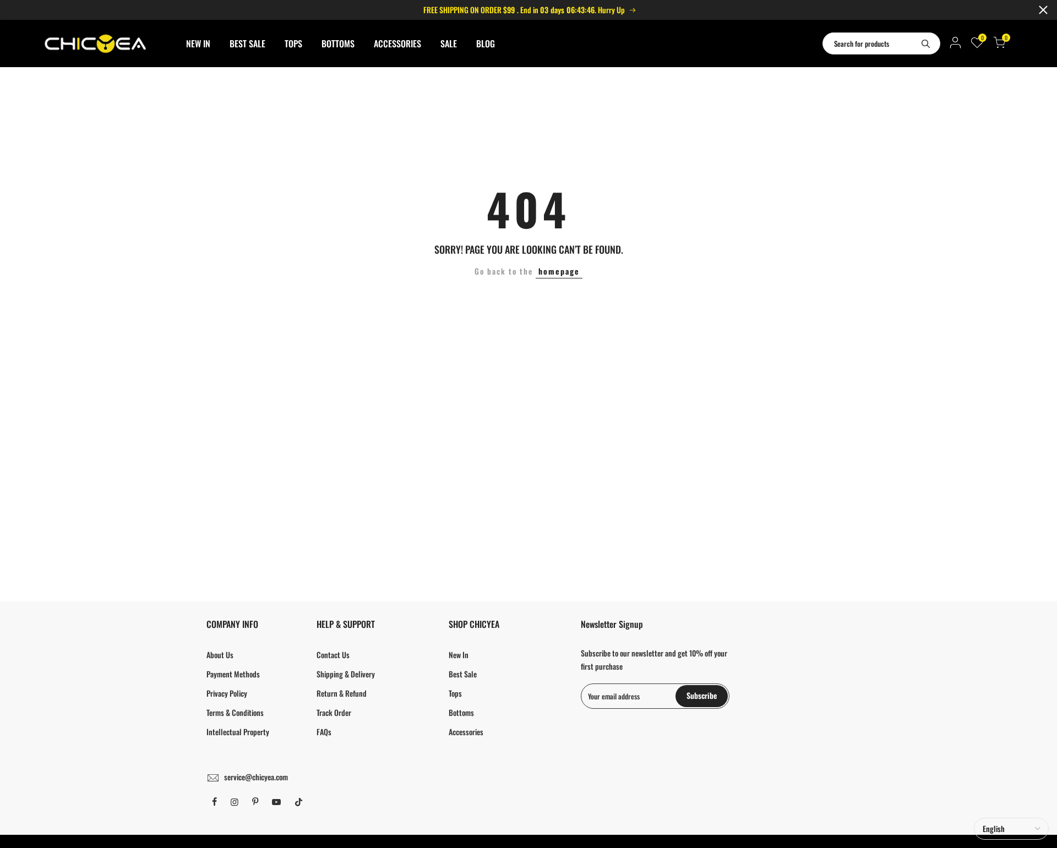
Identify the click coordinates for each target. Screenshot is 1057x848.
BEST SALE (247, 43)
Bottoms (461, 712)
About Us (219, 654)
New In (458, 654)
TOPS (293, 43)
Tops (455, 693)
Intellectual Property (237, 731)
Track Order (334, 712)
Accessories (466, 731)
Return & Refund (342, 693)
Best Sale (463, 674)
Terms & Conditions (235, 712)
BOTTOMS (338, 43)
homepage (559, 271)
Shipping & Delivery (346, 674)
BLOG (485, 43)
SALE (448, 43)
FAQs (324, 731)
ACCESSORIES (397, 43)
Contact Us (333, 654)
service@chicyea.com (256, 777)
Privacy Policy (226, 693)
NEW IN (198, 43)
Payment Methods (233, 674)
